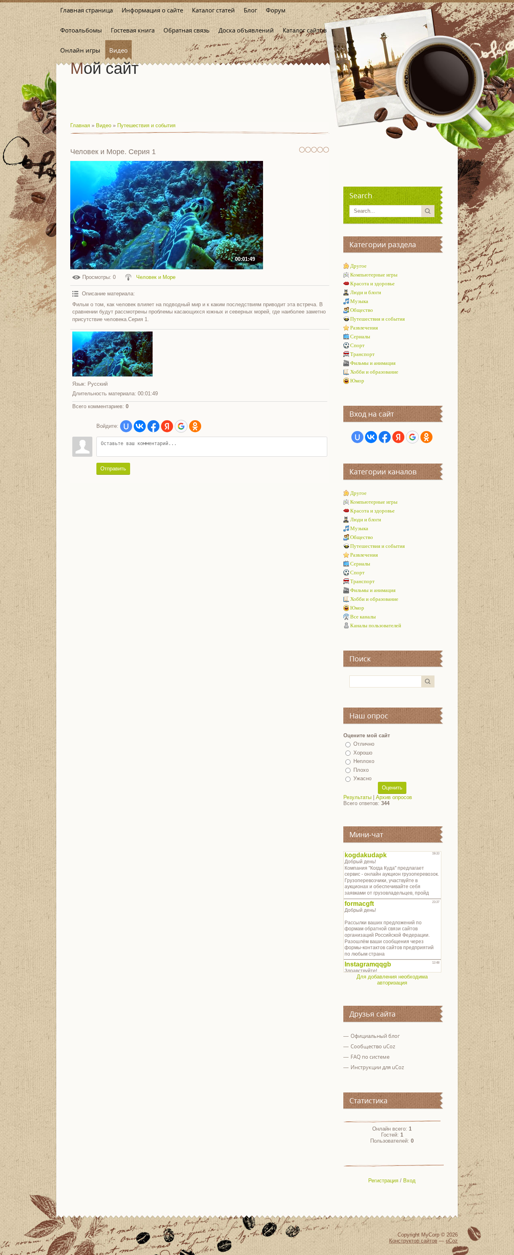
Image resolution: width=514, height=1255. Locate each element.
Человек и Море (155, 277)
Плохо (361, 770)
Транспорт (362, 354)
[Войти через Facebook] (153, 426)
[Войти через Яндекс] (167, 426)
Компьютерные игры (374, 275)
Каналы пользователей (375, 625)
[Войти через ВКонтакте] (140, 426)
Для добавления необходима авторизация (392, 980)
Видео (103, 125)
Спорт (357, 345)
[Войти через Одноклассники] (195, 426)
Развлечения (364, 328)
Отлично (363, 744)
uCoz (452, 1241)
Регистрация (383, 1181)
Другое (358, 266)
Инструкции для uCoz (377, 1067)
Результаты (357, 797)
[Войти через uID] (126, 426)
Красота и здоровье (372, 284)
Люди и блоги (365, 292)
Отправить (113, 469)
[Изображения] (112, 354)
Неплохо (363, 761)
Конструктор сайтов (413, 1241)
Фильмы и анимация (373, 363)
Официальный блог (375, 1035)
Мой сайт (104, 68)
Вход (409, 1181)
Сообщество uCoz (373, 1046)
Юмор (357, 381)
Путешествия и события (146, 125)
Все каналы (363, 617)
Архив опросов (394, 797)
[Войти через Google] (181, 426)
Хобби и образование (374, 372)
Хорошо (362, 753)
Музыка (359, 301)
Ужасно (362, 778)
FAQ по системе (370, 1056)
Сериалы (360, 337)
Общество (361, 310)
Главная (80, 125)
